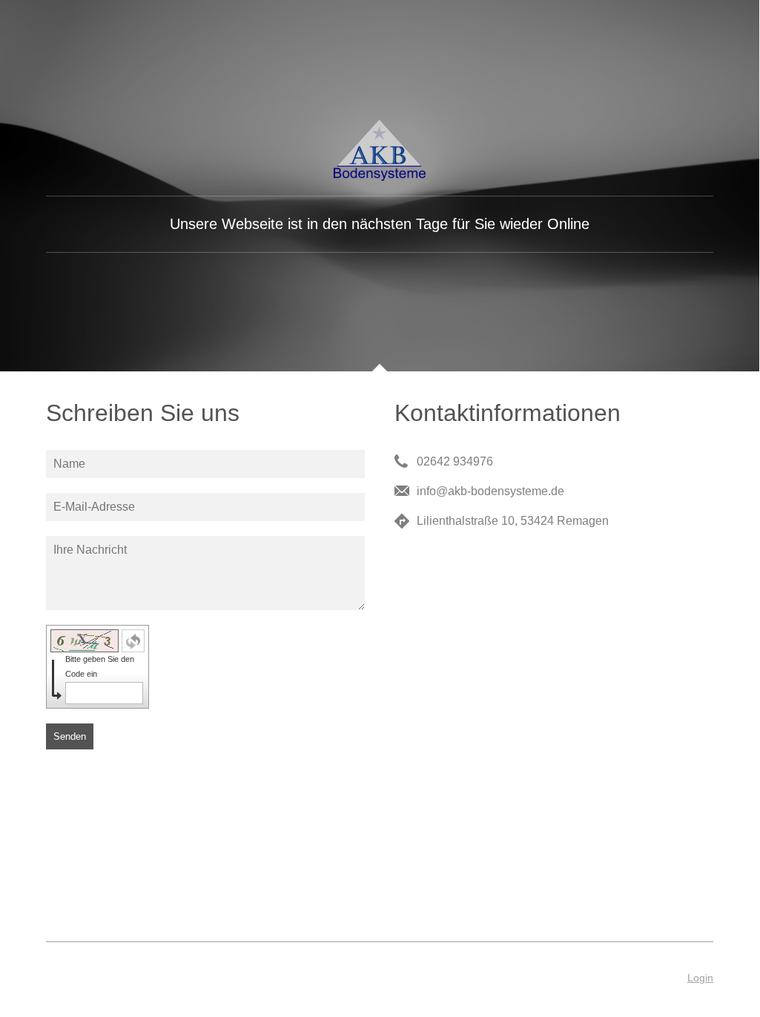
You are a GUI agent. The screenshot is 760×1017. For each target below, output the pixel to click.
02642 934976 (455, 461)
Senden (69, 736)
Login (700, 978)
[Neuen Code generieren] (133, 640)
